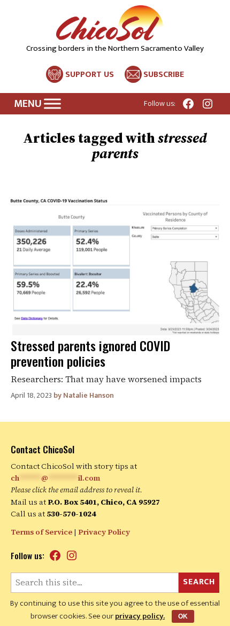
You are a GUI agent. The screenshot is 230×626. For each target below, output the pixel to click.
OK (183, 616)
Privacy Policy (104, 532)
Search (199, 582)
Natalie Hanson (88, 395)
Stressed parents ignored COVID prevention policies (90, 353)
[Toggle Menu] (52, 104)
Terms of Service (41, 532)
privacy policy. (140, 616)
